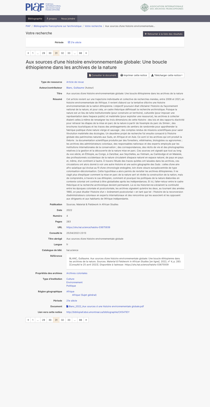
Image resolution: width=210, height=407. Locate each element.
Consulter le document (103, 75)
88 (80, 53)
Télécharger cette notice (167, 75)
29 (43, 53)
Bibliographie (35, 18)
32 (62, 53)
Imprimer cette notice (135, 75)
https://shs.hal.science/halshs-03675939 (88, 227)
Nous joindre (68, 18)
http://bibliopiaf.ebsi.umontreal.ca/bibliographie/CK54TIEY (98, 312)
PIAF (28, 26)
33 (68, 53)
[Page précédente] (28, 53)
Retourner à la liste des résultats (164, 33)
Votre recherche (93, 26)
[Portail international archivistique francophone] (43, 7)
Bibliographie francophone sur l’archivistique (58, 26)
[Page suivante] (86, 53)
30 (50, 53)
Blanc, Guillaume (75, 87)
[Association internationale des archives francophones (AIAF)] (162, 7)
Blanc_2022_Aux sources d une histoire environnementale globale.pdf (106, 306)
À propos (52, 18)
